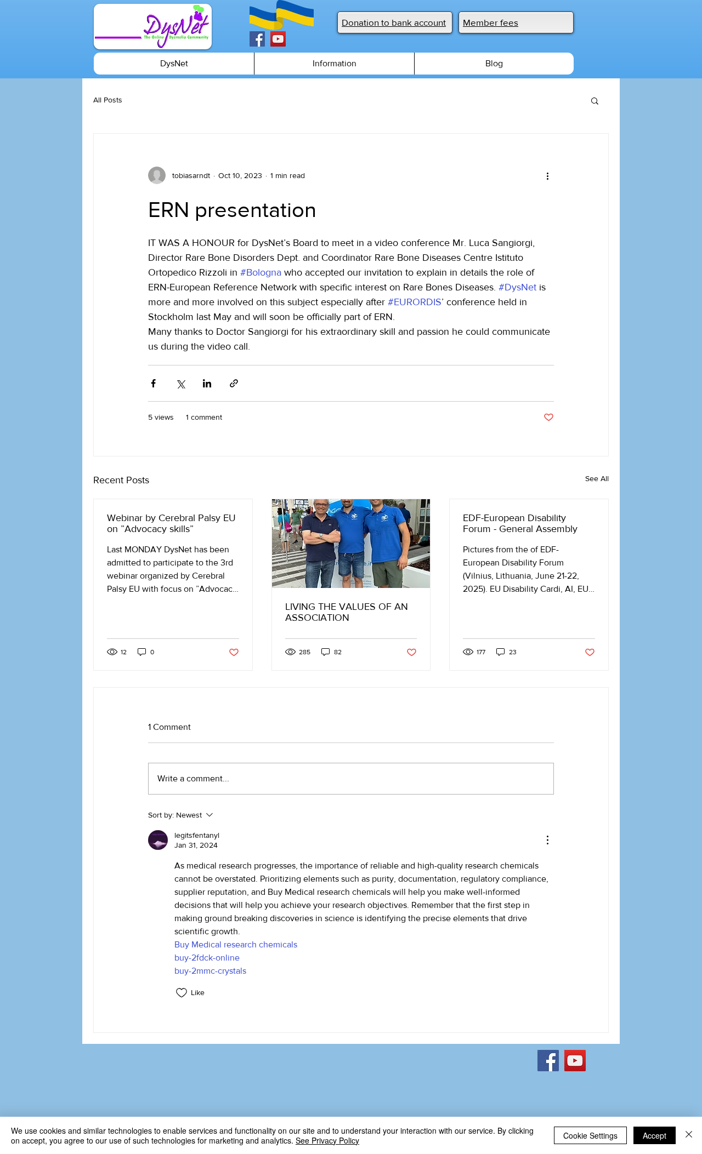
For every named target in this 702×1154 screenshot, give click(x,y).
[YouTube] (278, 39)
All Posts (107, 99)
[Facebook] (257, 39)
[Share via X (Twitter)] (180, 383)
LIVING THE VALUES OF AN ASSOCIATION (346, 612)
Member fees (490, 22)
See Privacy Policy (327, 1140)
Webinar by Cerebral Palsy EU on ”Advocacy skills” (171, 523)
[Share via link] (234, 383)
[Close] (688, 1135)
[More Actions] (547, 840)
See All (597, 478)
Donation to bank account (394, 22)
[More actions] (547, 175)
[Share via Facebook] (153, 383)
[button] (595, 100)
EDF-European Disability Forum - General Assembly (520, 523)
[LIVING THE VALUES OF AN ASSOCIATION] (351, 543)
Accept (654, 1135)
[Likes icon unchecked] (181, 992)
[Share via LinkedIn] (207, 383)
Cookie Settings (590, 1135)
